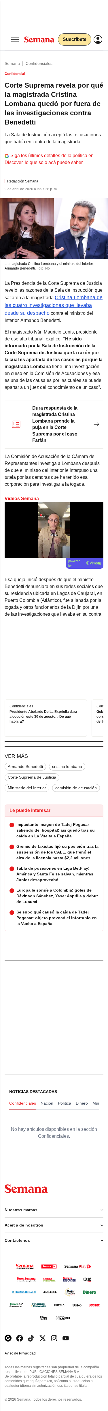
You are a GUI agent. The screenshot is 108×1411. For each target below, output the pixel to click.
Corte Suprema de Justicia (32, 777)
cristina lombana (67, 766)
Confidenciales (39, 63)
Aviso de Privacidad (26, 1353)
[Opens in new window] (19, 1338)
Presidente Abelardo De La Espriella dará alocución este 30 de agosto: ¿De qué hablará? (43, 717)
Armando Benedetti (25, 766)
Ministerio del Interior (27, 787)
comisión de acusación (76, 787)
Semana (12, 63)
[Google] (8, 1338)
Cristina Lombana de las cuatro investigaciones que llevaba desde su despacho (54, 305)
